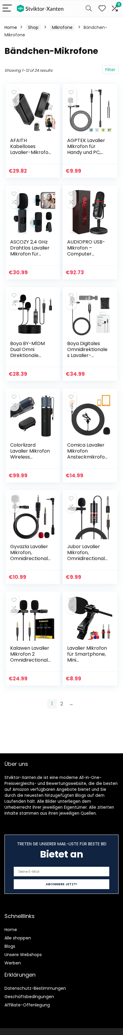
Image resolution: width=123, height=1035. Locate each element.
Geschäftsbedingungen (29, 997)
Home (10, 27)
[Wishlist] (102, 8)
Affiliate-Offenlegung (27, 1005)
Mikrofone (62, 27)
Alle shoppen (17, 938)
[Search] (89, 8)
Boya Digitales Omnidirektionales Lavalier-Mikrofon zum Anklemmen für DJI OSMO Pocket (87, 358)
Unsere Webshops (23, 955)
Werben (12, 963)
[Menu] (7, 8)
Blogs (9, 946)
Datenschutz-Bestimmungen (35, 988)
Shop (33, 27)
